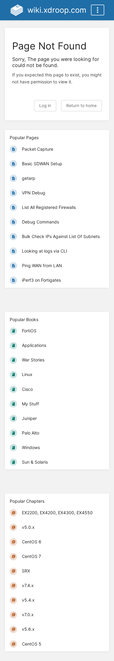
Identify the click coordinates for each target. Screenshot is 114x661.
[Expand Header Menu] (97, 10)
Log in (45, 105)
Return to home (81, 105)
